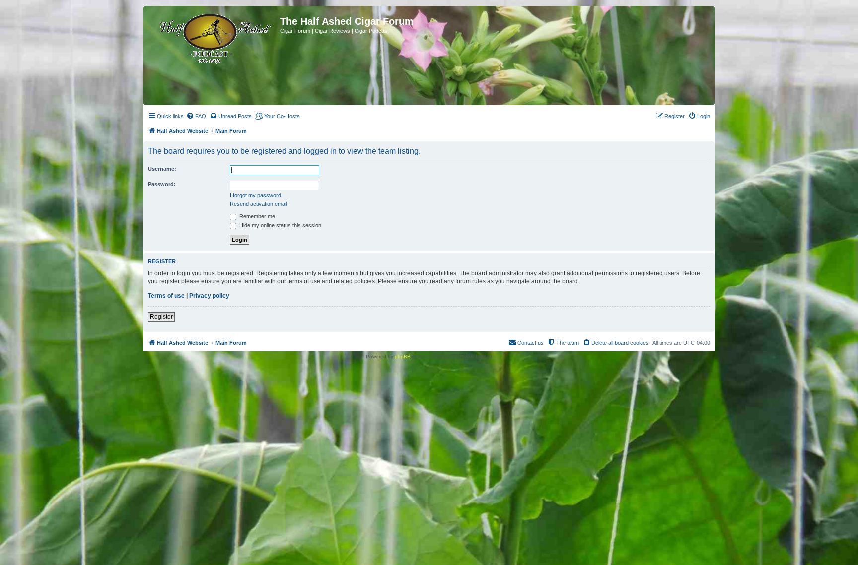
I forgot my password (255, 195)
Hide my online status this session (279, 225)
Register (161, 317)
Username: (162, 169)
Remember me (256, 216)
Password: (162, 184)
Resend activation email (258, 204)
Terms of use (166, 295)
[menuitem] (196, 116)
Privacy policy (209, 295)
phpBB (403, 356)
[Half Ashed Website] (212, 36)
